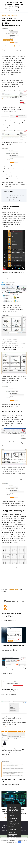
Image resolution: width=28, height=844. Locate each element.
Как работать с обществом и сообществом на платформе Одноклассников (11, 718)
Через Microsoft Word (12, 197)
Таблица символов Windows (15, 195)
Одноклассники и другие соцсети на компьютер (14, 4)
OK (19, 842)
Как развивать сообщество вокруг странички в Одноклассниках (13, 749)
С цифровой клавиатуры (14, 200)
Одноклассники (8, 40)
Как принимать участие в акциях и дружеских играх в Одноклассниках (13, 780)
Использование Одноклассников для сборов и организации (12, 646)
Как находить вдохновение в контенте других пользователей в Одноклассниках (13, 614)
